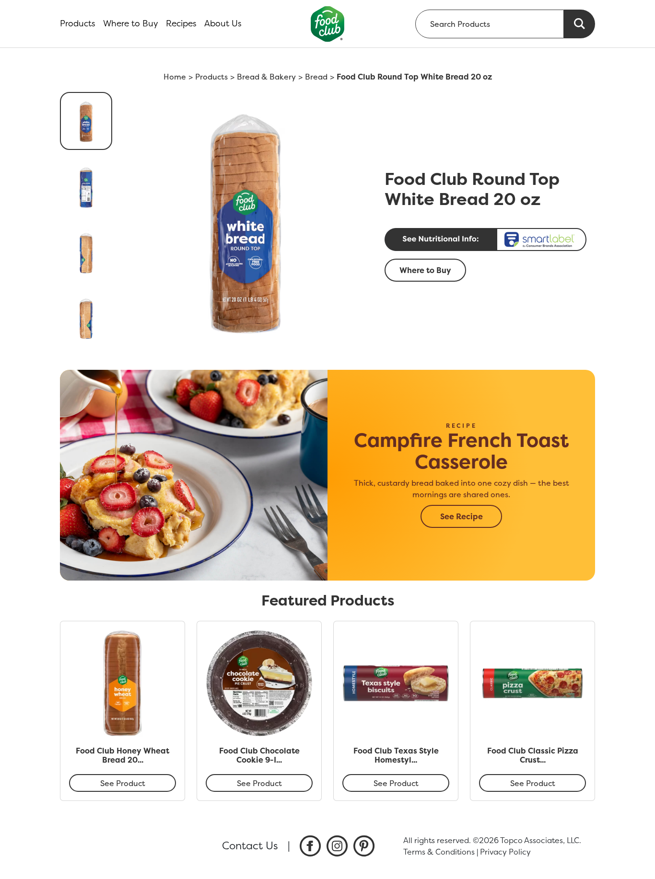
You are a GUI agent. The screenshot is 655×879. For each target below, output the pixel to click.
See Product (122, 783)
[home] (328, 24)
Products (77, 23)
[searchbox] (489, 24)
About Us (223, 23)
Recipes (181, 23)
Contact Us (250, 845)
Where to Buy (130, 23)
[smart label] (487, 239)
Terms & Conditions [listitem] (439, 851)
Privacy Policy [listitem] (505, 851)
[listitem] (310, 846)
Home (175, 76)
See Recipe (461, 516)
